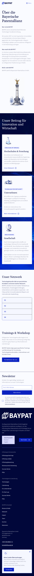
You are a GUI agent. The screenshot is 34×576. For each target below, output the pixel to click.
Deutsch (6, 440)
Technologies (5, 482)
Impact (4, 515)
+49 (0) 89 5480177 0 (7, 542)
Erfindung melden (7, 459)
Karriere (4, 522)
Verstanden (9, 569)
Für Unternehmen (6, 489)
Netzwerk (4, 512)
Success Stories (6, 469)
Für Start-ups (5, 492)
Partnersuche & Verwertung (9, 466)
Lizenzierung (5, 485)
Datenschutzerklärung (10, 404)
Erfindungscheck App (7, 455)
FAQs (3, 472)
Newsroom (5, 525)
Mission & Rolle (6, 508)
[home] (7, 3)
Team (3, 518)
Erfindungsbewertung (8, 462)
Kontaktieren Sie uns (10, 360)
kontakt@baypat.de (7, 545)
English (6, 442)
